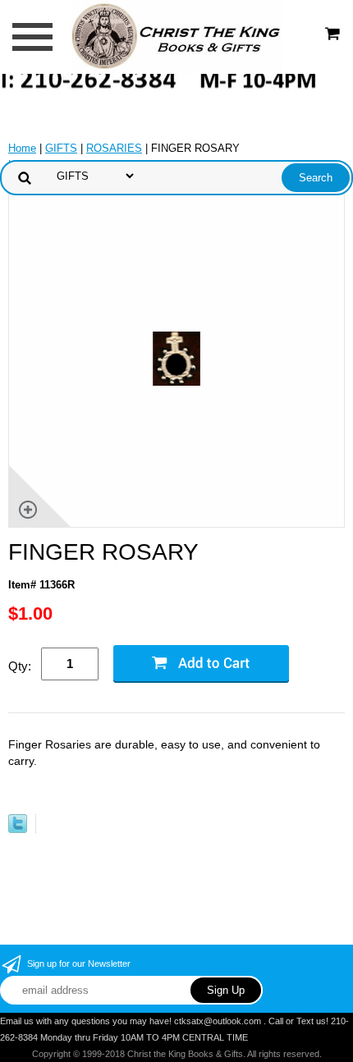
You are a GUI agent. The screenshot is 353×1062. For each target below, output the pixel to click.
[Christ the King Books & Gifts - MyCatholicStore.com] (176, 36)
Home (22, 148)
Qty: (19, 666)
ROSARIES (114, 148)
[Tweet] (17, 829)
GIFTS (61, 148)
